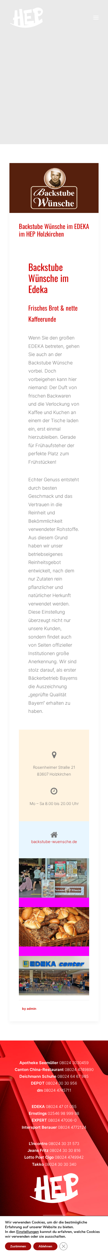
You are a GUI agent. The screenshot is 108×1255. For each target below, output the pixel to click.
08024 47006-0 (62, 1120)
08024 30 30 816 (65, 1150)
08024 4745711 (57, 1090)
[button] (54, 188)
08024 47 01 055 (61, 1106)
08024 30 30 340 (60, 1164)
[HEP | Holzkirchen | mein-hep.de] (26, 17)
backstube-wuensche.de (54, 841)
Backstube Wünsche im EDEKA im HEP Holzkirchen (54, 229)
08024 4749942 (69, 1157)
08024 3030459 (74, 1062)
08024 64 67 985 (73, 1076)
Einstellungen (27, 1232)
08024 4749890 (79, 1069)
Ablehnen (45, 1246)
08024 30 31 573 (63, 1143)
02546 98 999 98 (63, 1113)
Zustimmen (18, 1246)
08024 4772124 (72, 1127)
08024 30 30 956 (61, 1083)
